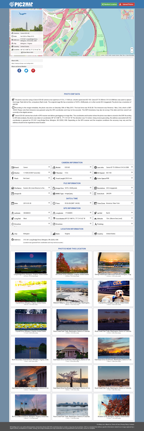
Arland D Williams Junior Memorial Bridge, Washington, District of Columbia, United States (83, 303)
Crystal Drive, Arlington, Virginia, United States (31, 303)
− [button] (132, 51)
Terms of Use (116, 424)
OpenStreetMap (130, 55)
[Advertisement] (87, 74)
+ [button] (132, 48)
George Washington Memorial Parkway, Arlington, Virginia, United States (119, 274)
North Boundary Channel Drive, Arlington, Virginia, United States (33, 360)
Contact (132, 424)
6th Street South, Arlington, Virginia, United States (72, 274)
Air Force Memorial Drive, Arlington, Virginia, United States (31, 416)
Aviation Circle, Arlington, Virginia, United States (113, 416)
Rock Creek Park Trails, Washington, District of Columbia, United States (76, 331)
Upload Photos (128, 4)
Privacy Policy (125, 424)
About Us (108, 424)
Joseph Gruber (115, 55)
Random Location (110, 4)
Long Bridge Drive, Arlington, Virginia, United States (31, 274)
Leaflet (102, 55)
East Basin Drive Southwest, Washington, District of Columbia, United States (78, 360)
